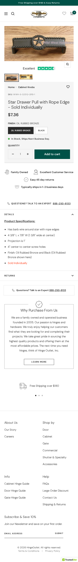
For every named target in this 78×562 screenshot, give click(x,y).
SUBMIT (59, 533)
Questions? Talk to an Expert (41, 203)
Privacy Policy (52, 550)
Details (9, 214)
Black (41, 130)
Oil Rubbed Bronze (20, 130)
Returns (9, 275)
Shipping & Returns (54, 504)
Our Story (10, 430)
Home (11, 87)
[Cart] (72, 13)
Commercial (50, 450)
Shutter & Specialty (54, 457)
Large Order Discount (56, 490)
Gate (46, 443)
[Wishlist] (64, 14)
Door (46, 430)
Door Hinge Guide (15, 490)
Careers (9, 436)
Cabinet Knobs (26, 87)
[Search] (13, 13)
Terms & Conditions (28, 550)
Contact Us (50, 497)
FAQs (46, 484)
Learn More (39, 361)
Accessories (50, 464)
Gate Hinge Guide (15, 497)
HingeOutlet (33, 547)
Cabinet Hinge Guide (16, 484)
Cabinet (47, 436)
